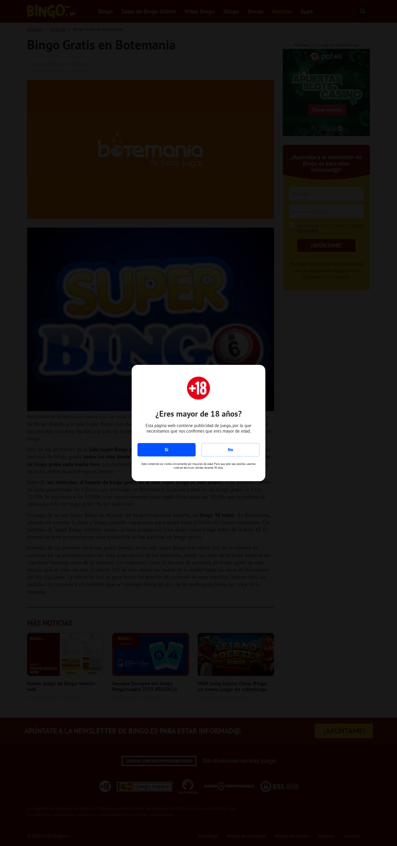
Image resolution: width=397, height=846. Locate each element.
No (230, 449)
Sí (166, 449)
